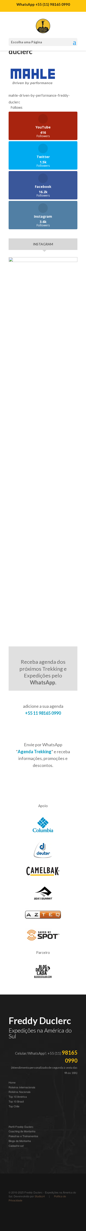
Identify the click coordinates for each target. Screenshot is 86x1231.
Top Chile (14, 1106)
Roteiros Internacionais (22, 1087)
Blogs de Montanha (20, 1141)
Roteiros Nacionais (20, 1092)
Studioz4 (40, 1196)
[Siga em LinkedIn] (22, 1213)
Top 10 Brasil (16, 1101)
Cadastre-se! (16, 1146)
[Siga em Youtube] (31, 1213)
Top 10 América (18, 1096)
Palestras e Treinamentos (23, 1136)
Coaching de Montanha (22, 1131)
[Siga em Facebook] (41, 1213)
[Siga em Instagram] (12, 1213)
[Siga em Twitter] (50, 1213)
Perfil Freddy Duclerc (21, 1127)
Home (12, 1082)
